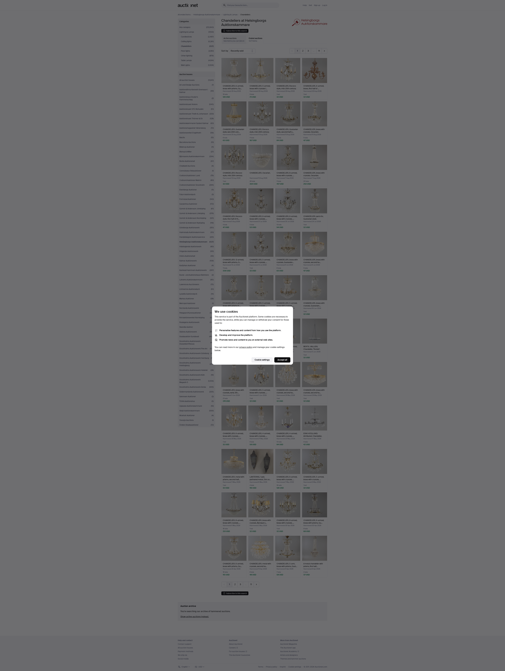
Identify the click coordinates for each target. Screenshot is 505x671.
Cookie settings (262, 359)
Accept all (282, 359)
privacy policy (245, 347)
